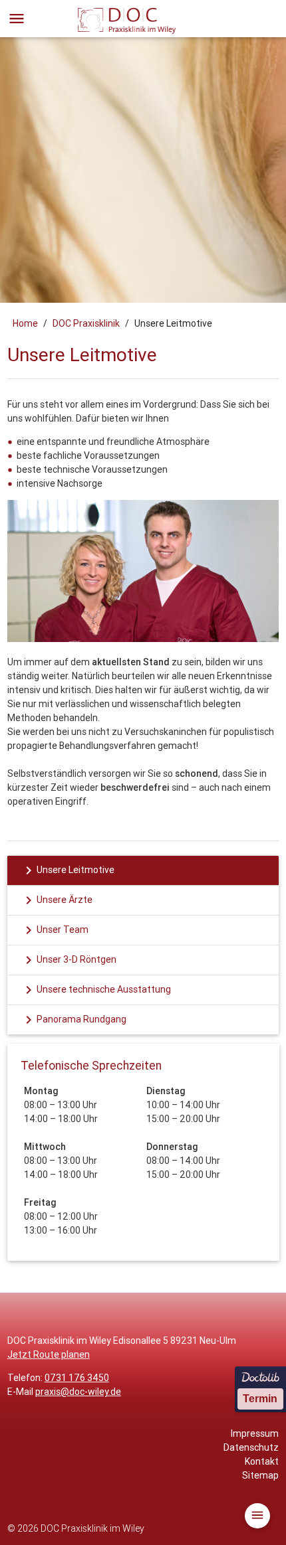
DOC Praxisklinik (86, 323)
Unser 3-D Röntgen (68, 960)
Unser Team (54, 930)
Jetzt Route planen (48, 1354)
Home (25, 323)
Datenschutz (251, 1447)
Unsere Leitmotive (67, 870)
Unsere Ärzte (56, 900)
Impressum (255, 1433)
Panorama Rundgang (73, 1020)
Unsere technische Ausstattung (96, 990)
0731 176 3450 (77, 1378)
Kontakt (262, 1461)
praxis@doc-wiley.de (78, 1392)
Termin (260, 1398)
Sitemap (260, 1475)
